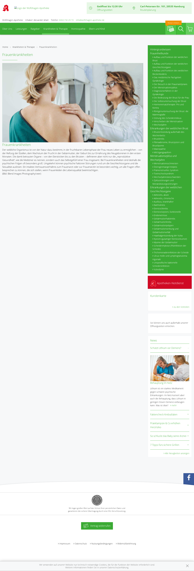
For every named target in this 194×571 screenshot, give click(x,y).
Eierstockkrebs (161, 208)
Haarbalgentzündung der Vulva (168, 235)
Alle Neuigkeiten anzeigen (177, 453)
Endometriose (160, 215)
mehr (174, 405)
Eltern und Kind (97, 28)
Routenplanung (148, 9)
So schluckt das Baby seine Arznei (168, 436)
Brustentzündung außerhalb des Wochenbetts (168, 134)
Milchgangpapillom (162, 152)
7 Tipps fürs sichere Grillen (164, 445)
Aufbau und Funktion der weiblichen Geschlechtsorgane (170, 65)
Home (5, 47)
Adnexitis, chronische (164, 198)
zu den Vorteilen (181, 306)
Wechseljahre (160, 124)
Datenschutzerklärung (118, 567)
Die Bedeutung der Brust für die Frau (171, 97)
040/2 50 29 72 (66, 20)
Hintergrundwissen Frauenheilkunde (160, 51)
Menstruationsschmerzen (166, 163)
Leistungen (21, 28)
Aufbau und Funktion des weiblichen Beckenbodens (170, 72)
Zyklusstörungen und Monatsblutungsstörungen (164, 182)
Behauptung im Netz (161, 383)
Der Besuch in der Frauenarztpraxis (170, 84)
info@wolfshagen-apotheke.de (90, 20)
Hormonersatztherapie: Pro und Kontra (168, 106)
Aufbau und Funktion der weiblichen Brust (170, 59)
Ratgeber (35, 28)
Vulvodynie (159, 269)
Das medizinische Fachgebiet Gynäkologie (166, 79)
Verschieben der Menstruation (168, 121)
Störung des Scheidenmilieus (167, 118)
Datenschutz (81, 543)
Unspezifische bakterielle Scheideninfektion (164, 264)
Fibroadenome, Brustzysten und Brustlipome (168, 144)
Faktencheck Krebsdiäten (163, 414)
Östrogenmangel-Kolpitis (165, 166)
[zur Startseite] (31, 7)
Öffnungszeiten (104, 9)
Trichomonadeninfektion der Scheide (171, 252)
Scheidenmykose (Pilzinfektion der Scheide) (169, 247)
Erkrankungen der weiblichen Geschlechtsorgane (166, 189)
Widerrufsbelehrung (126, 543)
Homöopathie (78, 28)
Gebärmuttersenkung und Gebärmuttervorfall (165, 230)
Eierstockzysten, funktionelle (167, 211)
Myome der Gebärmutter (165, 242)
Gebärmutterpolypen (164, 225)
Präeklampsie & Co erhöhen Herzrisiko (165, 425)
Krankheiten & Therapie (55, 28)
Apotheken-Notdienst (170, 283)
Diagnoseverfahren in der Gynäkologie (165, 92)
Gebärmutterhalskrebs (164, 218)
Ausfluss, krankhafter (164, 201)
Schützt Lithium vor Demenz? (165, 348)
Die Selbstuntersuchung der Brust (170, 101)
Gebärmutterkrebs (162, 221)
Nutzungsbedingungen (102, 543)
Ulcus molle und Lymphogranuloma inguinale (169, 257)
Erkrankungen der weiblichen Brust (169, 128)
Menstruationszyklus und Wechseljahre (163, 158)
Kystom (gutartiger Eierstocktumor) (170, 238)
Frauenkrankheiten (48, 47)
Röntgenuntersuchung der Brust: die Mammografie (170, 113)
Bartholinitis (159, 205)
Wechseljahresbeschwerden (167, 177)
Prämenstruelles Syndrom (166, 170)
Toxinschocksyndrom (164, 173)
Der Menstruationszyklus (165, 87)
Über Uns (7, 28)
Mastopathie (160, 148)
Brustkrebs (159, 138)
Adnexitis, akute (161, 194)
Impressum (64, 543)
